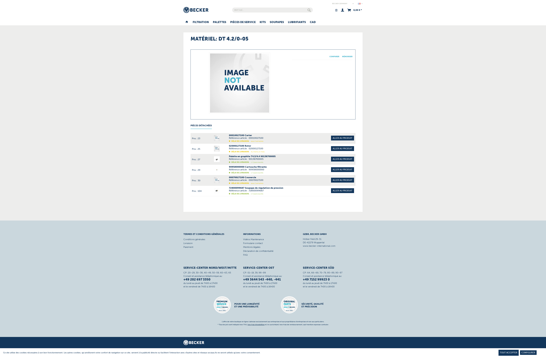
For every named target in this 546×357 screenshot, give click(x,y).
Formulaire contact (253, 243)
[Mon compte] (342, 10)
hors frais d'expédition (256, 325)
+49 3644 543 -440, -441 (262, 279)
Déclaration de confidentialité (258, 251)
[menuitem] (272, 10)
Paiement (188, 247)
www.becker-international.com (319, 246)
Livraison (188, 243)
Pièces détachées (201, 125)
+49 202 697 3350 (196, 279)
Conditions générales (194, 239)
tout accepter (508, 352)
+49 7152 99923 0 (316, 279)
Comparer (334, 57)
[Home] (186, 22)
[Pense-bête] (336, 10)
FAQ (245, 254)
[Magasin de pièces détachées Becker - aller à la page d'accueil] (195, 10)
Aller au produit (342, 138)
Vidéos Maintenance (253, 239)
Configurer (528, 352)
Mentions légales (251, 247)
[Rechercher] (309, 10)
